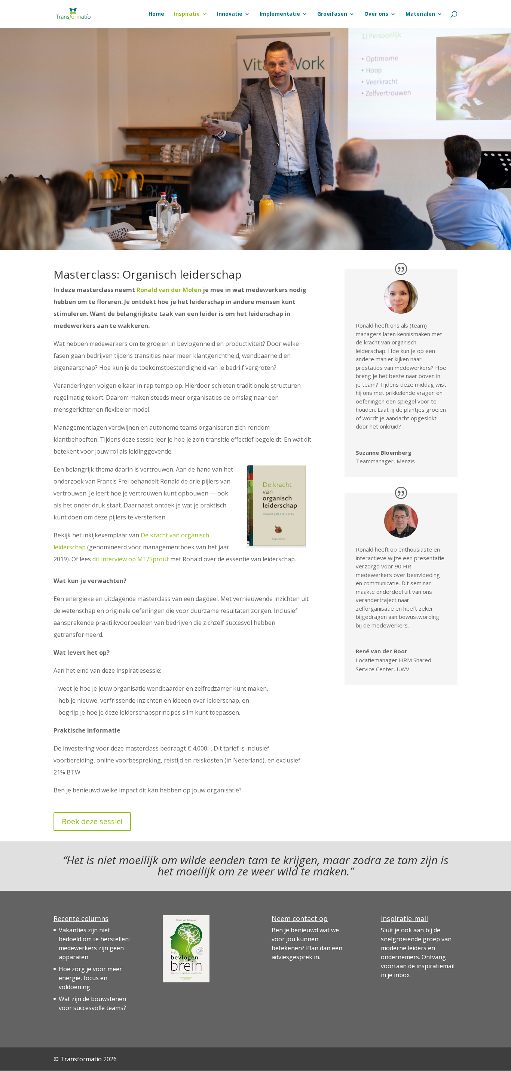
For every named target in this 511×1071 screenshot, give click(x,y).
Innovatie (229, 14)
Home (156, 14)
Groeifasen (332, 14)
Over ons (376, 14)
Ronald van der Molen (169, 290)
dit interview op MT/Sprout (130, 559)
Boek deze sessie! (92, 821)
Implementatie (280, 14)
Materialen (420, 14)
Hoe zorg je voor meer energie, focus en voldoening (90, 978)
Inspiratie (187, 14)
